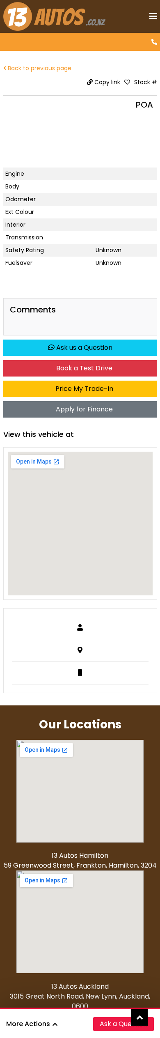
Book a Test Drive (83, 368)
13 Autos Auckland (80, 986)
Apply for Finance (83, 409)
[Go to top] (139, 1017)
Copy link (106, 82)
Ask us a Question (83, 347)
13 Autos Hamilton (80, 855)
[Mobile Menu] (153, 16)
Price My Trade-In (83, 388)
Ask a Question (123, 1024)
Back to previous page (38, 68)
